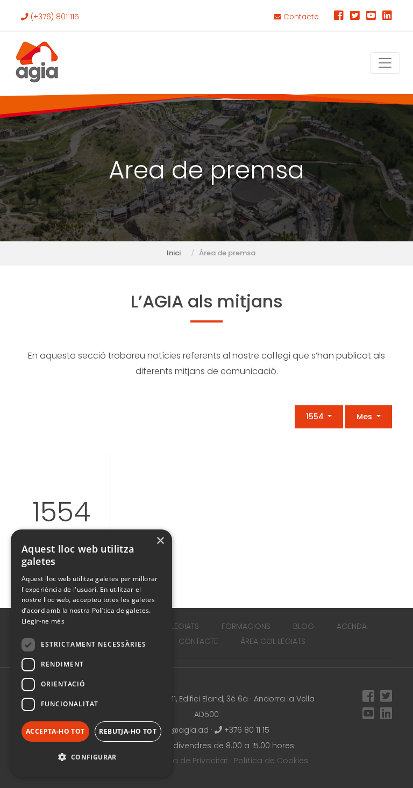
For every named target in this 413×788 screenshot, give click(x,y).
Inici (174, 253)
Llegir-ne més (43, 621)
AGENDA (352, 626)
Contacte (300, 17)
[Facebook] (339, 17)
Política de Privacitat (188, 760)
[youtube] (371, 17)
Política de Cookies (271, 760)
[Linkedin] (387, 17)
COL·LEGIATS (176, 626)
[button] (91, 757)
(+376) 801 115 (54, 17)
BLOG (303, 626)
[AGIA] (37, 63)
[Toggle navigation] (385, 63)
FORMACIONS (246, 626)
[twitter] (355, 17)
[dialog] (91, 653)
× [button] (160, 541)
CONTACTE (198, 641)
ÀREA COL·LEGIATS (272, 641)
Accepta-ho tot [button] (55, 731)
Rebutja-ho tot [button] (127, 731)
